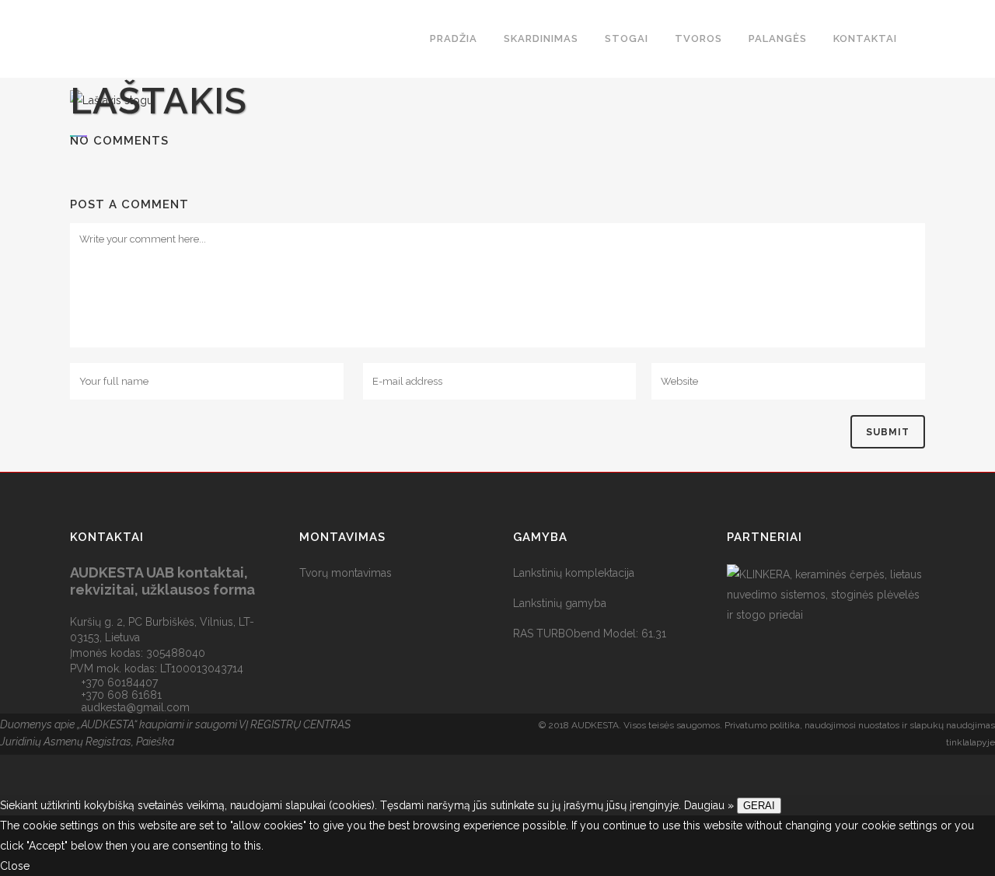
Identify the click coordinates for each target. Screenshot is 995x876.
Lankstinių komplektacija (573, 573)
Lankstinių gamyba (559, 603)
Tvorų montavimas (345, 573)
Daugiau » (709, 805)
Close (15, 866)
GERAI (759, 805)
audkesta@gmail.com (136, 707)
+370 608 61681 (122, 695)
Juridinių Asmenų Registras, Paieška (87, 741)
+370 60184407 (120, 682)
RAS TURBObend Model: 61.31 (589, 633)
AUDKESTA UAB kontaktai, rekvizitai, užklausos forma (162, 581)
